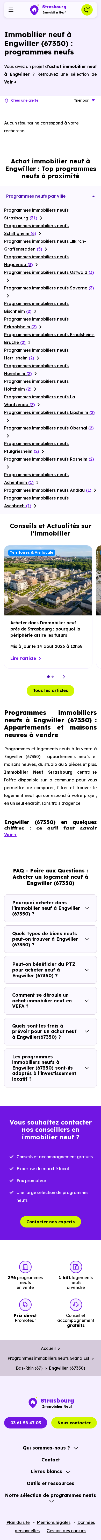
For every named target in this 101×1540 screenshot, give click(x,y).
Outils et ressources (50, 1483)
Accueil (48, 1348)
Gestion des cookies (66, 1530)
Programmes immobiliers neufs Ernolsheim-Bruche (49, 338)
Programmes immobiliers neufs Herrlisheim (36, 354)
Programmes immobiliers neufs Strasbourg (36, 213)
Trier (81, 100)
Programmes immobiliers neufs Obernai (49, 428)
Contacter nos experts (50, 1221)
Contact (50, 1460)
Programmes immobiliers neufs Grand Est (48, 1358)
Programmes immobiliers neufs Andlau (47, 490)
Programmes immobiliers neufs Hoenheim (36, 369)
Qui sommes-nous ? (46, 1448)
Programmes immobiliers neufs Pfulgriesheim (36, 447)
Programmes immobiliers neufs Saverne (49, 287)
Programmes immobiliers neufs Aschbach (36, 501)
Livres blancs (46, 1471)
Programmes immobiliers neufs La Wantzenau (39, 400)
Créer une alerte (24, 100)
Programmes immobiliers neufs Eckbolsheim (36, 322)
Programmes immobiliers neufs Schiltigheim (36, 229)
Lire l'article (23, 658)
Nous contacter (74, 1422)
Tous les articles (50, 690)
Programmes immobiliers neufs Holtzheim (36, 385)
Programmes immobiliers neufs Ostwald (49, 272)
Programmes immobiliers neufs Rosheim (49, 459)
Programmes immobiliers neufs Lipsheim (49, 412)
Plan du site (18, 1522)
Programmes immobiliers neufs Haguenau (36, 260)
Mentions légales (53, 1522)
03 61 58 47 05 (25, 1422)
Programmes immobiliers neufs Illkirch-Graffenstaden (45, 245)
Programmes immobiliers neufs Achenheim (36, 478)
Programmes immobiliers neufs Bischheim (36, 307)
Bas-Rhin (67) (29, 1368)
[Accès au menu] (10, 9)
